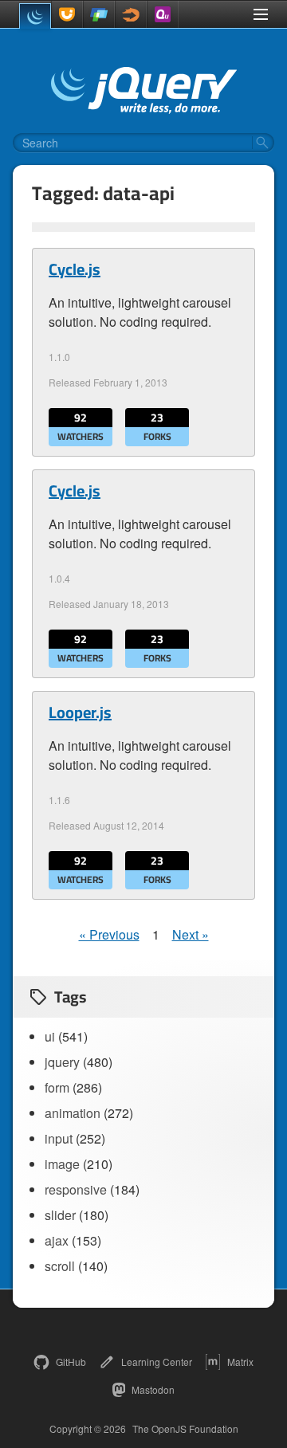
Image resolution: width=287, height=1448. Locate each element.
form (57, 1087)
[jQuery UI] (67, 14)
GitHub (71, 1361)
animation (72, 1113)
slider (60, 1215)
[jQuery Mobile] (99, 14)
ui (50, 1036)
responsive (76, 1189)
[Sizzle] (131, 14)
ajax (57, 1240)
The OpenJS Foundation (185, 1428)
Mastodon (153, 1389)
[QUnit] (163, 14)
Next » (190, 934)
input (59, 1138)
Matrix (240, 1361)
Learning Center (156, 1361)
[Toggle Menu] (261, 14)
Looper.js (80, 712)
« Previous (109, 934)
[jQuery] (35, 16)
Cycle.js (74, 269)
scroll (60, 1266)
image (62, 1164)
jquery (62, 1062)
